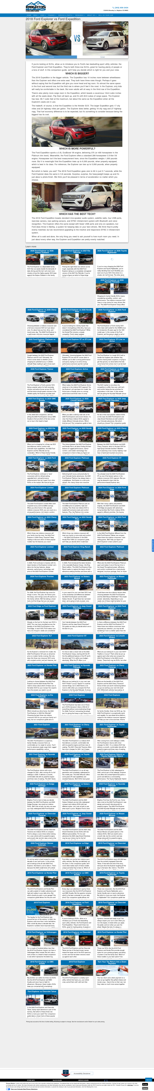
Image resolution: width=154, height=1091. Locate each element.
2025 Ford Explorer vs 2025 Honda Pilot (77, 429)
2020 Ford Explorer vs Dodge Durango (42, 784)
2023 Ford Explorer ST (77, 635)
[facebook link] (105, 1081)
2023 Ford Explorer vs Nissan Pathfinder (112, 577)
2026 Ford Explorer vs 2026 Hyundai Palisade (112, 281)
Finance (51, 15)
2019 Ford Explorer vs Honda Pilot (42, 872)
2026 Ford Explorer (77, 695)
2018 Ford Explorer (77, 961)
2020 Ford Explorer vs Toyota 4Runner (77, 755)
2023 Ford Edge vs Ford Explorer (42, 606)
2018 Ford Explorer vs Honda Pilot (112, 932)
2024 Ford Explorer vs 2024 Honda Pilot (77, 518)
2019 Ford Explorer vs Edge (77, 843)
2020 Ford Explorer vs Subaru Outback (77, 784)
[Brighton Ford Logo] (36, 6)
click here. (130, 1085)
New (35, 15)
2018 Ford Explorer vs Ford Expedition (76, 903)
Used (42, 15)
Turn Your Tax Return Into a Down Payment (112, 962)
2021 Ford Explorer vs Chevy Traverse (77, 725)
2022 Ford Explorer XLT (42, 635)
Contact (102, 57)
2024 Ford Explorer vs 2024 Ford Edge (112, 488)
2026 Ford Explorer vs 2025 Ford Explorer (112, 310)
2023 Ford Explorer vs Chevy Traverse (112, 666)
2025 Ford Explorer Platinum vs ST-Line (42, 340)
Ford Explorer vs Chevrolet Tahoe (42, 991)
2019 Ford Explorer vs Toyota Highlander (112, 873)
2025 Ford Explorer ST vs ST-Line (77, 339)
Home (29, 15)
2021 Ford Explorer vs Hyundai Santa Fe (42, 755)
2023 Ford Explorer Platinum (112, 546)
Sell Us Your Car (105, 15)
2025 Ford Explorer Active (77, 369)
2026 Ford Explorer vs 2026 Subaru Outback (41, 251)
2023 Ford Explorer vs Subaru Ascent (77, 577)
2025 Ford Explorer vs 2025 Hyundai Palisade (112, 370)
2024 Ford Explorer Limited (41, 487)
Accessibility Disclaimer (82, 1073)
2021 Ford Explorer (42, 724)
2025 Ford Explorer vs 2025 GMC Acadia (42, 399)
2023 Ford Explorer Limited (41, 546)
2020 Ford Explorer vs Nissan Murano (112, 814)
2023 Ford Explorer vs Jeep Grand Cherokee (76, 607)
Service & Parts (65, 15)
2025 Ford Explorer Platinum (77, 457)
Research (79, 15)
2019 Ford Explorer (42, 902)
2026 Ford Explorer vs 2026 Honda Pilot (77, 310)
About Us (91, 15)
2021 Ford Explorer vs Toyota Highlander (112, 725)
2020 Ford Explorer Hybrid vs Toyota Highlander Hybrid (112, 755)
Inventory (51, 57)
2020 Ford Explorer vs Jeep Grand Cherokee (76, 814)
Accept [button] (145, 1084)
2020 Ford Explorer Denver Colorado (42, 844)
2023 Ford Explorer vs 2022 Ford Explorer (112, 607)
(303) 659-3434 (121, 8)
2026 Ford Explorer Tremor (42, 369)
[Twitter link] (107, 1081)
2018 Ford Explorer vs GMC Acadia (42, 962)
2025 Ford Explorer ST (112, 457)
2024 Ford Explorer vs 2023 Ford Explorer (112, 518)
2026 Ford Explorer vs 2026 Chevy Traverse (42, 310)
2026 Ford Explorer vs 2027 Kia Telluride (77, 251)
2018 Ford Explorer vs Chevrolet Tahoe (77, 933)
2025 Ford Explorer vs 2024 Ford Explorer (42, 458)
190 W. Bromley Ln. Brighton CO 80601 (116, 10)
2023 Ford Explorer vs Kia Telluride (42, 696)
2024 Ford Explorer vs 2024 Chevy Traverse (42, 518)
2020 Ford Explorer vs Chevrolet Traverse (42, 814)
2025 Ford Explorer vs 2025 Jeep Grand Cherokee (112, 399)
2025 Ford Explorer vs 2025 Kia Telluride (42, 429)
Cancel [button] (145, 1088)
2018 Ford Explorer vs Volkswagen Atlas (42, 933)
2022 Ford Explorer (112, 695)
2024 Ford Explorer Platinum (77, 487)
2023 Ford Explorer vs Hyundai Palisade (77, 666)
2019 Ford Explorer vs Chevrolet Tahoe (112, 844)
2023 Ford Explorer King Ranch (77, 546)
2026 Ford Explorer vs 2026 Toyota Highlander (112, 251)
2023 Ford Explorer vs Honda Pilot (42, 665)
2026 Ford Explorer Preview (42, 576)
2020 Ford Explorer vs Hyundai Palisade (112, 784)
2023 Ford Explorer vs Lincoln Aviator (112, 636)
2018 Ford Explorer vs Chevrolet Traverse (112, 903)
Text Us (148, 1080)
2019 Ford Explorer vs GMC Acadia (77, 873)
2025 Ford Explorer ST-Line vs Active (112, 340)
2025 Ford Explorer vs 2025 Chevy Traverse (112, 429)
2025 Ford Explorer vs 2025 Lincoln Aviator (76, 399)
